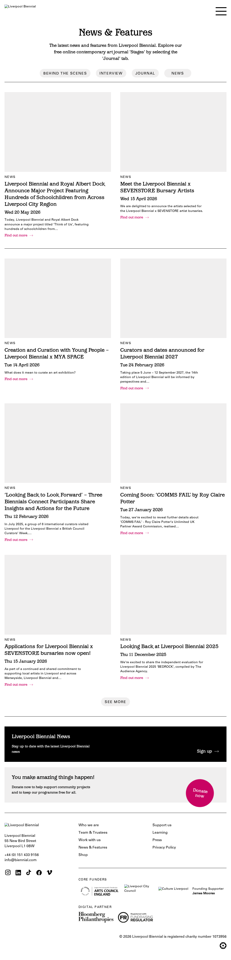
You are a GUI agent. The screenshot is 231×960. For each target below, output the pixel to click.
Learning (160, 833)
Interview (110, 73)
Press (157, 840)
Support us (161, 825)
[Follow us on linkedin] (18, 873)
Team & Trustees (93, 833)
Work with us (90, 840)
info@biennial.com (21, 860)
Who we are (89, 825)
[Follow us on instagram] (8, 873)
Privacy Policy (164, 847)
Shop (83, 855)
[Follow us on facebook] (39, 873)
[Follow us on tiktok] (28, 873)
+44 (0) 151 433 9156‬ (22, 855)
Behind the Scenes (65, 73)
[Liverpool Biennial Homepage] (20, 10)
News (177, 73)
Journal (145, 73)
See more (115, 702)
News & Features (93, 847)
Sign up (204, 751)
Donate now (200, 793)
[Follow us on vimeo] (49, 873)
